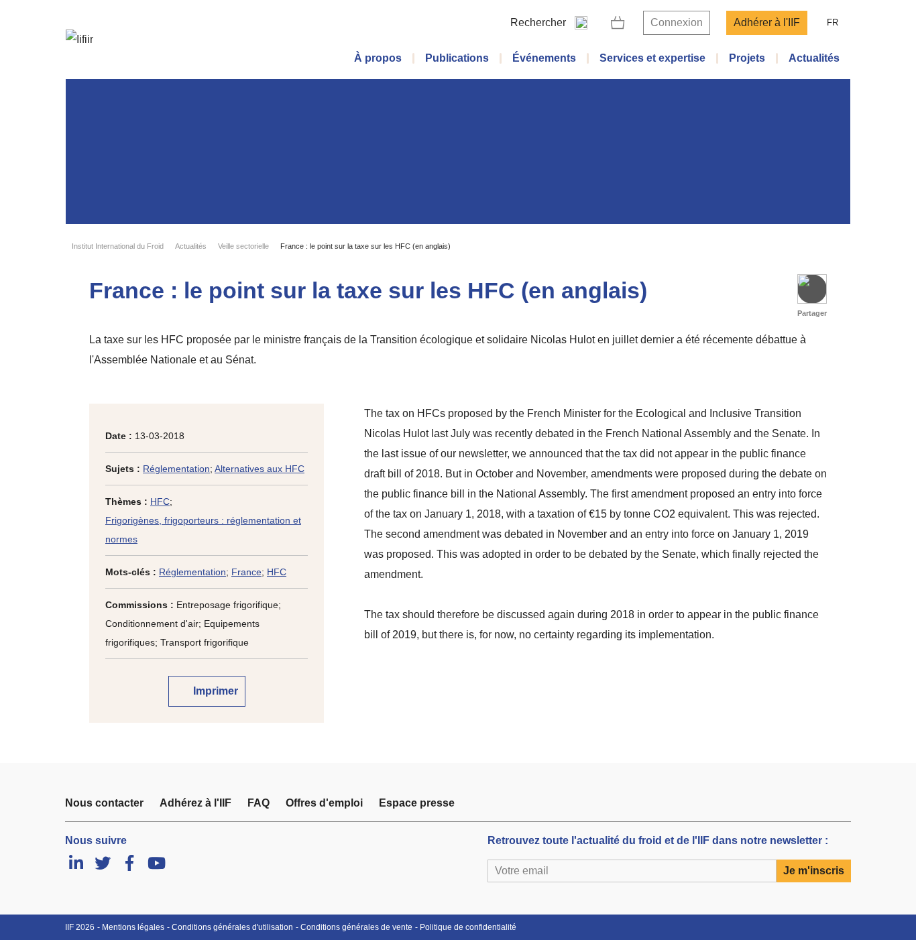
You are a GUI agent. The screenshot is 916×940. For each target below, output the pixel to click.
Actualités (814, 58)
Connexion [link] (676, 22)
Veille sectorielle (243, 246)
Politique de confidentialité (468, 927)
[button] (812, 289)
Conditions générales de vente (356, 927)
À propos (378, 58)
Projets (747, 58)
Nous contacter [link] (104, 803)
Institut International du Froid (118, 246)
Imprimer (214, 691)
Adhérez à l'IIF (195, 803)
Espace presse (417, 803)
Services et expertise (652, 58)
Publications (457, 58)
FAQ (258, 803)
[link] (618, 23)
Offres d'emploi (324, 803)
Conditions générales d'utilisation (232, 927)
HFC (160, 501)
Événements (544, 58)
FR (832, 22)
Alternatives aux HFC (259, 468)
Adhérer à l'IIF (767, 22)
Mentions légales (133, 927)
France (246, 572)
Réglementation (176, 468)
